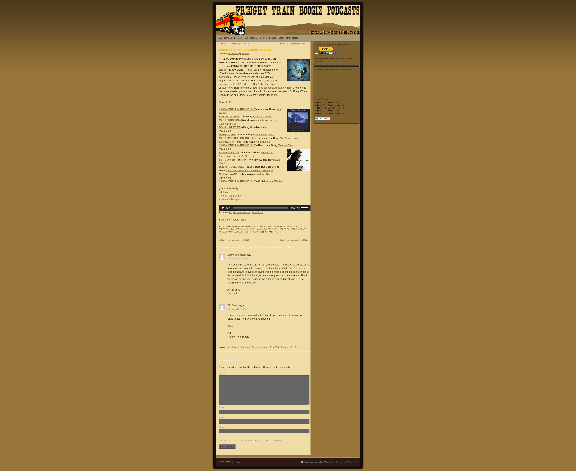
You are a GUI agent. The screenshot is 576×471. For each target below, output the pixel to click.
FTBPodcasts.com (233, 462)
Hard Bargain (263, 141)
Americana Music (246, 226)
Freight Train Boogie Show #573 (330, 105)
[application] (264, 208)
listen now (227, 87)
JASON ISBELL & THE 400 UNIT (237, 109)
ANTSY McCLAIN (229, 152)
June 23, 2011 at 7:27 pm (237, 309)
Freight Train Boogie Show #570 (330, 113)
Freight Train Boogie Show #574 (330, 102)
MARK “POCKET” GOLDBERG (236, 138)
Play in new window (239, 212)
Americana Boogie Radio (230, 38)
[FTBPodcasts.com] (288, 20)
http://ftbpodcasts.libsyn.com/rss (274, 87)
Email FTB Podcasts (288, 38)
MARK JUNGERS (229, 120)
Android (235, 219)
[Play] (222, 207)
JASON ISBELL (249, 229)
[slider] (305, 207)
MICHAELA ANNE (229, 174)
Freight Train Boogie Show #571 (330, 111)
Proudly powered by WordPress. (316, 462)
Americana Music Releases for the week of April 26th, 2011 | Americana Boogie (262, 347)
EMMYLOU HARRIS (230, 141)
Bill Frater (245, 54)
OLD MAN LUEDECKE (231, 167)
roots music (271, 226)
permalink (276, 232)
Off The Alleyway (289, 138)
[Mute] (298, 207)
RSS (243, 219)
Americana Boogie (229, 199)
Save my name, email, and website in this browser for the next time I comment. (250, 441)
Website (222, 427)
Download (257, 212)
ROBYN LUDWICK (229, 116)
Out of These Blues (261, 116)
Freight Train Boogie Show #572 (330, 108)
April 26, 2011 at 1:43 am (237, 258)
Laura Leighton (236, 254)
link (275, 95)
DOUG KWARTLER (230, 127)
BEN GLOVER (227, 159)
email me (245, 77)
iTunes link (268, 80)
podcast (263, 226)
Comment (223, 373)
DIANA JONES (227, 134)
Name (222, 408)
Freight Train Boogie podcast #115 (234, 44)
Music (256, 226)
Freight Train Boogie (230, 195)
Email (222, 417)
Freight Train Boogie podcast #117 (295, 44)
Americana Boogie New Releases (260, 38)
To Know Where (264, 174)
